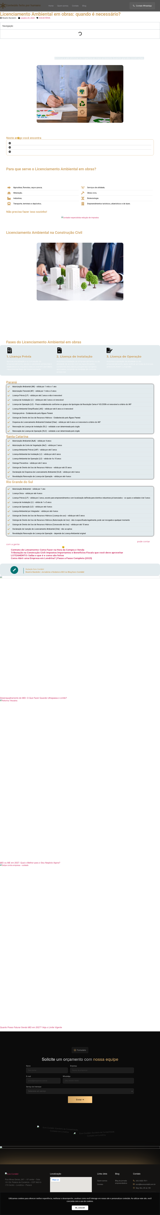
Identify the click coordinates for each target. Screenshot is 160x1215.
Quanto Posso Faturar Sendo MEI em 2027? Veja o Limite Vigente (31, 1027)
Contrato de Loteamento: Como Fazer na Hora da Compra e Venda (47, 550)
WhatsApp (66, 1076)
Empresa (73, 1066)
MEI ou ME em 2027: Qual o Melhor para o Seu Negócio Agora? (30, 862)
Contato (75, 6)
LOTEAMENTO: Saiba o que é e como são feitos (37, 555)
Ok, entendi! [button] (80, 1208)
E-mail (28, 1076)
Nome (28, 1066)
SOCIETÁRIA (44, 17)
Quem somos (62, 6)
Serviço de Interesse (33, 1087)
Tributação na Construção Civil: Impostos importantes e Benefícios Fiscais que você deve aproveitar (67, 552)
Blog (84, 6)
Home (51, 6)
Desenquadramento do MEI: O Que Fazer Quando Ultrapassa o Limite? (33, 697)
